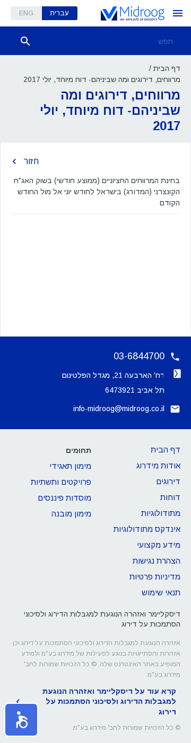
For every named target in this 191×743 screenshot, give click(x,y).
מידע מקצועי (158, 544)
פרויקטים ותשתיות (61, 481)
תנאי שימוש (161, 592)
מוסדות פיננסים (64, 497)
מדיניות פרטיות (154, 576)
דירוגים (168, 481)
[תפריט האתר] (177, 13)
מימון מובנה (71, 513)
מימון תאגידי (70, 465)
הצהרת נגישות (156, 560)
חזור (31, 161)
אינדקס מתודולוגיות (147, 528)
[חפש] (25, 41)
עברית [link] (59, 13)
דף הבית (166, 68)
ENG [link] (26, 13)
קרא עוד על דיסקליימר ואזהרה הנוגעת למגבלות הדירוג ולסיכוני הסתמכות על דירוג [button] (109, 701)
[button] (21, 720)
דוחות (170, 497)
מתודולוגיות (160, 513)
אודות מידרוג (158, 465)
